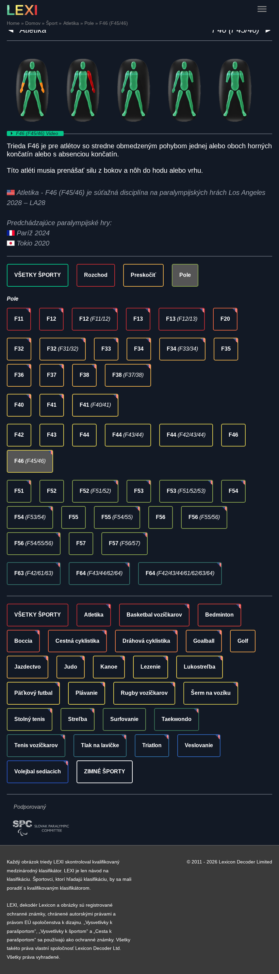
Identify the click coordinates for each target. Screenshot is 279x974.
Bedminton (219, 615)
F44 (84, 435)
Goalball (203, 641)
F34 (139, 349)
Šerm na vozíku (211, 693)
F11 (18, 319)
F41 (51, 405)
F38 (84, 375)
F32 (19, 349)
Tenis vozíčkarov (36, 745)
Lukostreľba (199, 667)
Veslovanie (199, 745)
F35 (226, 349)
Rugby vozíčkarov (144, 693)
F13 (138, 319)
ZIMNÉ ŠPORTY (104, 771)
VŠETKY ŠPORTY (37, 275)
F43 (51, 435)
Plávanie (87, 693)
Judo (70, 667)
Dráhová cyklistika (146, 641)
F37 (51, 375)
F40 (19, 405)
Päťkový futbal (33, 693)
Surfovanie (124, 719)
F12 (51, 319)
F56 (160, 517)
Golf (242, 641)
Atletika (93, 615)
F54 (233, 491)
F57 (81, 543)
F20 (225, 319)
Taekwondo (177, 719)
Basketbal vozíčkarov (154, 615)
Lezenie (151, 667)
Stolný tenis (29, 719)
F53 (139, 491)
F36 (19, 375)
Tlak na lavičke (100, 745)
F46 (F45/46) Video (38, 133)
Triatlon (152, 745)
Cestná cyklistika (77, 641)
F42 (19, 435)
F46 (233, 435)
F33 (106, 349)
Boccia (23, 641)
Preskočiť (143, 275)
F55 (73, 517)
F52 (51, 491)
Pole (185, 275)
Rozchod (96, 275)
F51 (19, 491)
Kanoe (108, 667)
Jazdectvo (27, 667)
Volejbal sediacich (37, 771)
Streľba (77, 719)
